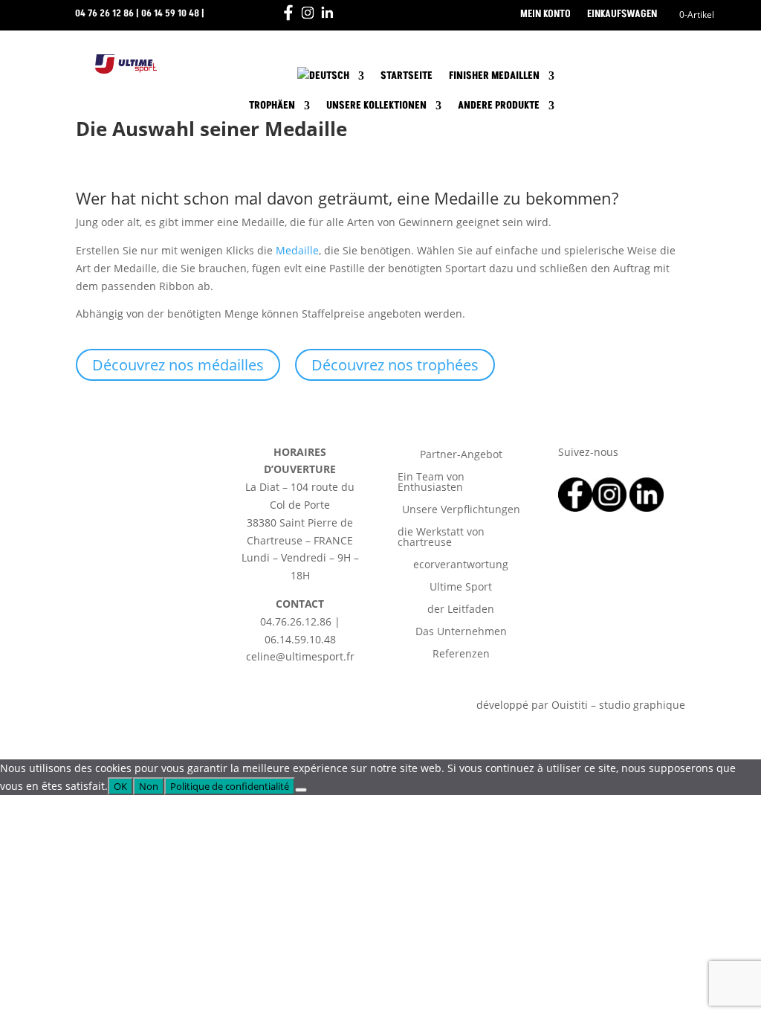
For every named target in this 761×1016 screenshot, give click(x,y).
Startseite (406, 75)
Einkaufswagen (622, 15)
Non (148, 786)
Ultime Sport (461, 588)
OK (120, 786)
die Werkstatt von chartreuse (441, 538)
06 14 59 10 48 (170, 13)
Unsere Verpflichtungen (461, 510)
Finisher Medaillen (494, 75)
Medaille (297, 250)
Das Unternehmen (461, 632)
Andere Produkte (499, 105)
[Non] (301, 790)
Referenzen (461, 654)
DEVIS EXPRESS (621, 85)
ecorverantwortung (460, 565)
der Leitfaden (460, 610)
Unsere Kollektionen (376, 105)
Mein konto (545, 15)
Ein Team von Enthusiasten (431, 483)
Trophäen (272, 105)
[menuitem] (330, 79)
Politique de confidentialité (229, 786)
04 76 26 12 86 (104, 13)
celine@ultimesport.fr (139, 40)
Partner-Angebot (461, 455)
